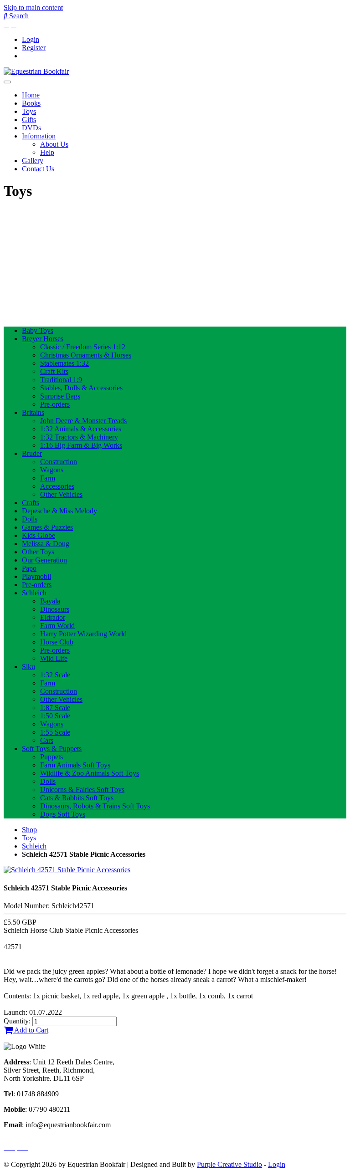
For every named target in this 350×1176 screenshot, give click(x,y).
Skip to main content (33, 7)
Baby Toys (37, 330)
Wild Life (53, 658)
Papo (29, 568)
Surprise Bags (60, 396)
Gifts (29, 119)
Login (30, 39)
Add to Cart (30, 1030)
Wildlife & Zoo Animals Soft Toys (89, 773)
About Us (54, 144)
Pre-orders (55, 404)
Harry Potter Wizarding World (83, 634)
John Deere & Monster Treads (83, 420)
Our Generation (44, 560)
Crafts (30, 502)
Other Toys (38, 552)
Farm (47, 478)
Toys (29, 111)
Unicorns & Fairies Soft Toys (82, 789)
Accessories (57, 486)
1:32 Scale (55, 675)
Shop (29, 829)
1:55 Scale (55, 732)
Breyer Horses (42, 339)
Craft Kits (54, 371)
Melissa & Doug (45, 543)
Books (31, 103)
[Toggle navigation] (7, 82)
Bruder (32, 453)
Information (39, 136)
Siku (28, 666)
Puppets (51, 757)
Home (31, 95)
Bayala (50, 601)
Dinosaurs (54, 609)
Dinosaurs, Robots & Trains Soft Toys (95, 806)
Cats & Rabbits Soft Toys (76, 798)
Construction (58, 461)
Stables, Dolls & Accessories (81, 388)
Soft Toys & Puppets (52, 748)
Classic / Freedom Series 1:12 (82, 347)
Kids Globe (38, 535)
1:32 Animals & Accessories (80, 429)
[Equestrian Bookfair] (36, 71)
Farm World (57, 625)
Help (47, 152)
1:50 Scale (55, 716)
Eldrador (52, 617)
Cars (46, 740)
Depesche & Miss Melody (59, 511)
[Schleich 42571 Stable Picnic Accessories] (67, 870)
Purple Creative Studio (229, 1164)
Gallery (32, 160)
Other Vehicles (61, 494)
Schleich (34, 593)
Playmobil (36, 576)
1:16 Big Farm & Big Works (81, 445)
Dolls (29, 519)
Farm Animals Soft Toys (75, 765)
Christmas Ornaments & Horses (85, 355)
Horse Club (56, 642)
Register (34, 47)
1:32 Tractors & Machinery (79, 437)
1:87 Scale (55, 707)
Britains (33, 412)
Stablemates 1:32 (64, 363)
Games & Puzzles (47, 527)
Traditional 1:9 (61, 379)
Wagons (51, 470)
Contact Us (38, 169)
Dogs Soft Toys (62, 814)
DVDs (31, 128)
